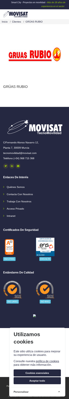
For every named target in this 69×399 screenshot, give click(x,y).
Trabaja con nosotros (19, 201)
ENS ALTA (45, 259)
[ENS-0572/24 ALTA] (45, 247)
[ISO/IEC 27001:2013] (9, 247)
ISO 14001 (12, 301)
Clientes (16, 21)
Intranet (11, 215)
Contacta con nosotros (20, 194)
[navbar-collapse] (59, 13)
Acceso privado (15, 208)
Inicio (5, 21)
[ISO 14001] (12, 289)
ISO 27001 (9, 259)
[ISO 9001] (45, 289)
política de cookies (47, 361)
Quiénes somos (16, 187)
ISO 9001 (45, 301)
